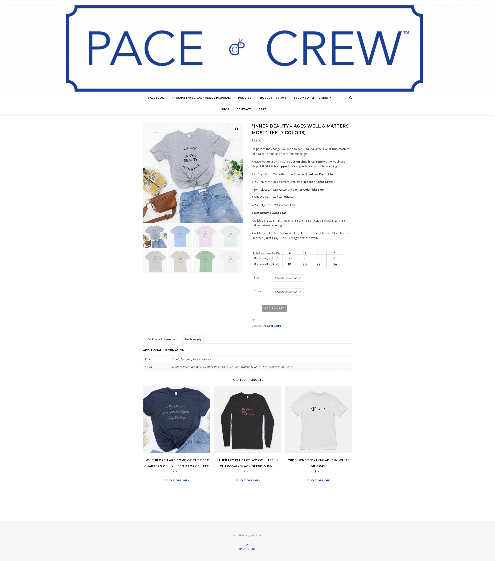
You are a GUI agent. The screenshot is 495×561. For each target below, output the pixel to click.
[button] (236, 129)
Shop (225, 109)
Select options (176, 480)
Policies (244, 97)
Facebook (156, 97)
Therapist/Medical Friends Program (201, 97)
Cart (262, 109)
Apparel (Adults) (273, 325)
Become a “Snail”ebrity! (313, 97)
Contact (243, 109)
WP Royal (256, 535)
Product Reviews (273, 97)
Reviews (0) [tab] (193, 339)
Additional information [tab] (162, 339)
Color (258, 291)
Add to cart (274, 308)
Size (256, 277)
